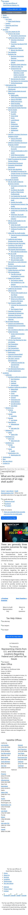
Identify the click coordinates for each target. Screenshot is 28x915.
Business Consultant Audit (19, 227)
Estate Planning (13, 332)
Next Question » (21, 598)
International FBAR (17, 105)
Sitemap (6, 887)
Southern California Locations (17, 387)
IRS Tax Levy (14, 367)
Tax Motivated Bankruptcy (16, 369)
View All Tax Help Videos (14, 636)
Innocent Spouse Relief (15, 354)
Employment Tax (16, 68)
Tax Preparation (13, 344)
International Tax (10, 85)
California (8, 375)
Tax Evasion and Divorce (18, 36)
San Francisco (15, 379)
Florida (10, 445)
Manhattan (4, 786)
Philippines (14, 124)
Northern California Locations (17, 377)
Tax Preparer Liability (14, 303)
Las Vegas (14, 420)
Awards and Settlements (16, 323)
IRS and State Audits (17, 260)
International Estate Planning (17, 108)
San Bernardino (16, 404)
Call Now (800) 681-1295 (14, 9)
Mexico (13, 122)
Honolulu (14, 416)
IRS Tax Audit (12, 254)
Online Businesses (16, 83)
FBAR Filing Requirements (19, 97)
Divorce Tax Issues (14, 34)
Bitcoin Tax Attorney (17, 50)
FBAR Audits (14, 95)
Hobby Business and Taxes (16, 270)
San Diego (14, 406)
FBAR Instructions (16, 101)
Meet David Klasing (14, 21)
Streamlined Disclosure (15, 163)
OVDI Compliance (16, 140)
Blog (4, 459)
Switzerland (14, 130)
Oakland (13, 383)
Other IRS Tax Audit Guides (16, 233)
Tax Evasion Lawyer (17, 280)
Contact (6, 891)
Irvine (12, 393)
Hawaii (10, 414)
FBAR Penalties (15, 103)
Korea (13, 118)
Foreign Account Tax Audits (16, 243)
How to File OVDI (16, 138)
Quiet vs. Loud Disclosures (19, 157)
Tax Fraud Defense (11, 268)
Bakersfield (14, 389)
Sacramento (14, 385)
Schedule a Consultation (14, 12)
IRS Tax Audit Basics (17, 256)
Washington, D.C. (13, 453)
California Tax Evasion (15, 288)
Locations (6, 373)
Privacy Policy (8, 889)
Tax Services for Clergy (18, 79)
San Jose (13, 381)
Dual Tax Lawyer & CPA (12, 31)
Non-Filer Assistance (17, 297)
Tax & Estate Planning (12, 321)
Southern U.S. (9, 443)
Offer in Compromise (15, 356)
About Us (6, 17)
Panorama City (15, 399)
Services (5, 29)
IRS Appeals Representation (16, 249)
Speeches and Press (11, 25)
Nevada (10, 418)
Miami (13, 447)
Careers (7, 23)
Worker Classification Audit (16, 266)
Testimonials (7, 457)
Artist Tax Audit (15, 225)
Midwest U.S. (9, 430)
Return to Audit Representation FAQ (7, 609)
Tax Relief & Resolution (12, 350)
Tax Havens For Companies (19, 81)
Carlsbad (13, 391)
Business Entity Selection (18, 64)
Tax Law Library (7, 461)
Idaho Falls (14, 434)
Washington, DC (6, 805)
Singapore (14, 128)
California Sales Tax (17, 66)
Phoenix (13, 412)
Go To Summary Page (9, 518)
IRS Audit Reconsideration (19, 251)
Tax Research (12, 346)
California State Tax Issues (16, 38)
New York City (15, 441)
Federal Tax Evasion (14, 278)
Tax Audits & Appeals (12, 180)
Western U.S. (9, 408)
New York (11, 439)
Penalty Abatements (14, 371)
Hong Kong (14, 116)
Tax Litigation (12, 52)
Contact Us (6, 463)
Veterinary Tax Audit (17, 214)
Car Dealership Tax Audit (18, 196)
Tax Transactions (13, 348)
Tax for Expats (12, 110)
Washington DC (16, 455)
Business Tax (12, 54)
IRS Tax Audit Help (16, 258)
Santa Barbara (15, 402)
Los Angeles (14, 395)
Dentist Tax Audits (16, 202)
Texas (10, 449)
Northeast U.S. (10, 436)
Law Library (9, 491)
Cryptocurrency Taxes (15, 48)
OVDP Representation (18, 155)
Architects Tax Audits (17, 190)
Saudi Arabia (15, 126)
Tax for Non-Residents (15, 169)
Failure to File (12, 291)
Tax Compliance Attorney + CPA (18, 330)
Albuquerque (15, 424)
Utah (9, 426)
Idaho (10, 432)
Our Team (8, 19)
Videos (7, 27)
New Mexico (12, 422)
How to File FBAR (16, 99)
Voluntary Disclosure (14, 311)
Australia (13, 112)
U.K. (12, 132)
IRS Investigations (13, 272)
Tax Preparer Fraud (17, 309)
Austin (13, 451)
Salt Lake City (15, 428)
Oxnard (13, 397)
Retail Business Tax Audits (19, 208)
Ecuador (13, 114)
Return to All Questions (22, 609)
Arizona (10, 410)
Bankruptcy (11, 352)
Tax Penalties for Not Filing (19, 286)
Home (5, 15)
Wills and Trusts (16, 338)
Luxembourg (15, 120)
